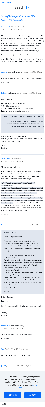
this (2, 304)
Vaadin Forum (6, 2)
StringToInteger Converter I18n (18, 16)
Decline (12, 395)
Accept (33, 395)
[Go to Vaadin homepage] (22, 7)
